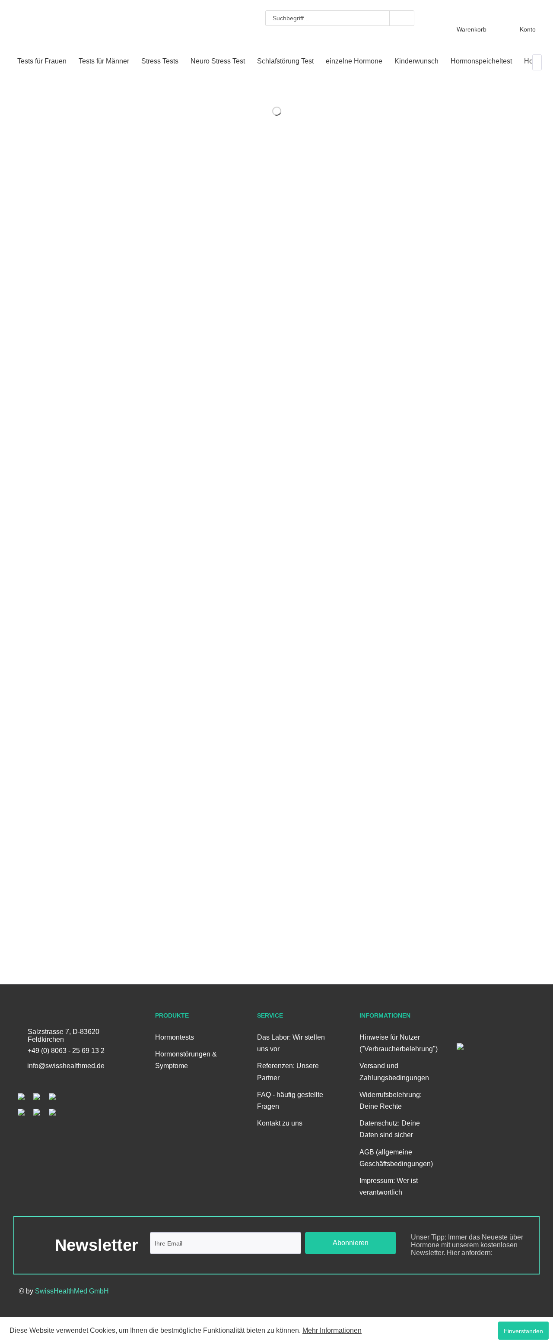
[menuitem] (339, 18)
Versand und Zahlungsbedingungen (394, 1071)
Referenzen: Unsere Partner (288, 1071)
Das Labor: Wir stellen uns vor (291, 1043)
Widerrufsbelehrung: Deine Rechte (390, 1100)
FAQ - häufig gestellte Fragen (290, 1100)
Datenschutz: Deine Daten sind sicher (389, 1128)
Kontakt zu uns (279, 1123)
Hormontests (174, 1037)
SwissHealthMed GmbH (72, 1291)
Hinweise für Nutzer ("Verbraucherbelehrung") (395, 1043)
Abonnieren (351, 1242)
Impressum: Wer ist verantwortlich (388, 1186)
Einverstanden (523, 1331)
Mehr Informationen (332, 1330)
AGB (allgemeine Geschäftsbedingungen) (395, 1157)
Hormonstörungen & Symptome (186, 1059)
